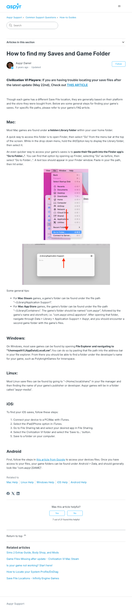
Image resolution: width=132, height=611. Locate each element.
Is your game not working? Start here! (29, 565)
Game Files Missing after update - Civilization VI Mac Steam (43, 558)
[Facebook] (8, 493)
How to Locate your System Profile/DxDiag (32, 571)
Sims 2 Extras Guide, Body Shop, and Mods (33, 552)
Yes (57, 513)
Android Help (79, 482)
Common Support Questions (41, 17)
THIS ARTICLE (77, 85)
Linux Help (27, 482)
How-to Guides (68, 17)
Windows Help (45, 482)
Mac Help (12, 482)
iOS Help (62, 482)
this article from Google (50, 459)
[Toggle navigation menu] (119, 6)
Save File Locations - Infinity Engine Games (33, 578)
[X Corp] (13, 493)
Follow (119, 64)
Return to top (15, 536)
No (75, 513)
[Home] (14, 6)
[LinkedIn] (18, 493)
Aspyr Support (14, 17)
